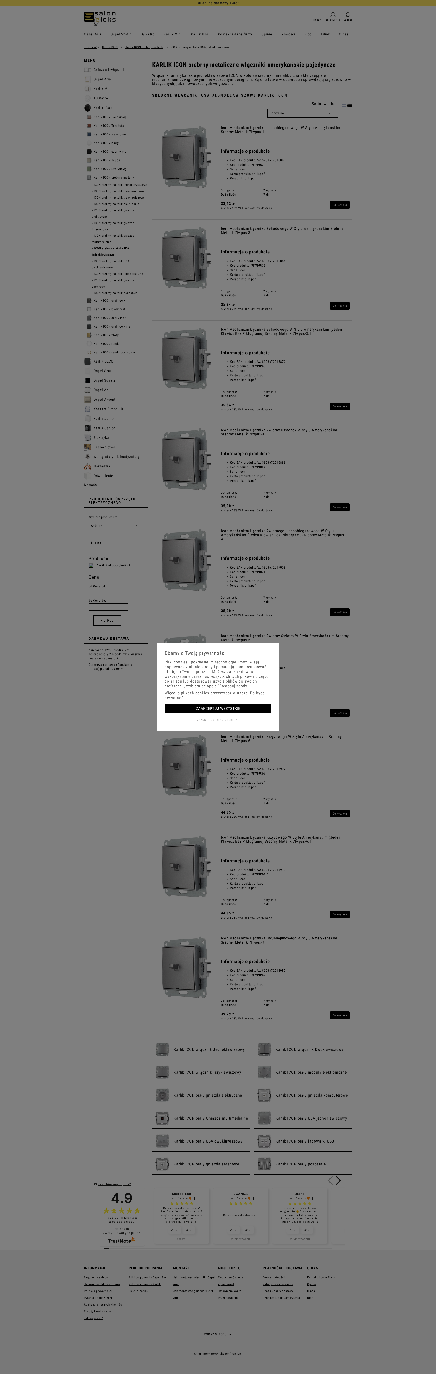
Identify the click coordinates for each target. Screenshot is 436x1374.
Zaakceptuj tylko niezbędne (218, 719)
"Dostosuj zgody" (233, 685)
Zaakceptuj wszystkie (218, 708)
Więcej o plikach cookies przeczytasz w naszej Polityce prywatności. (215, 695)
